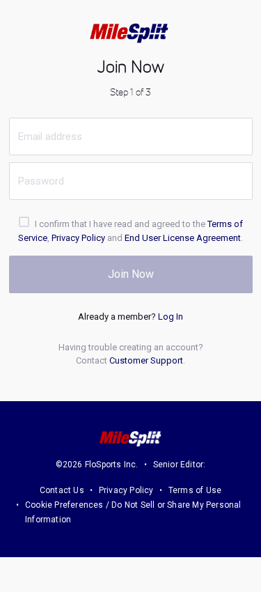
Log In (170, 316)
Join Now (131, 274)
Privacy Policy (78, 238)
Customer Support (146, 360)
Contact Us (62, 490)
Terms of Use (194, 490)
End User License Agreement (183, 238)
